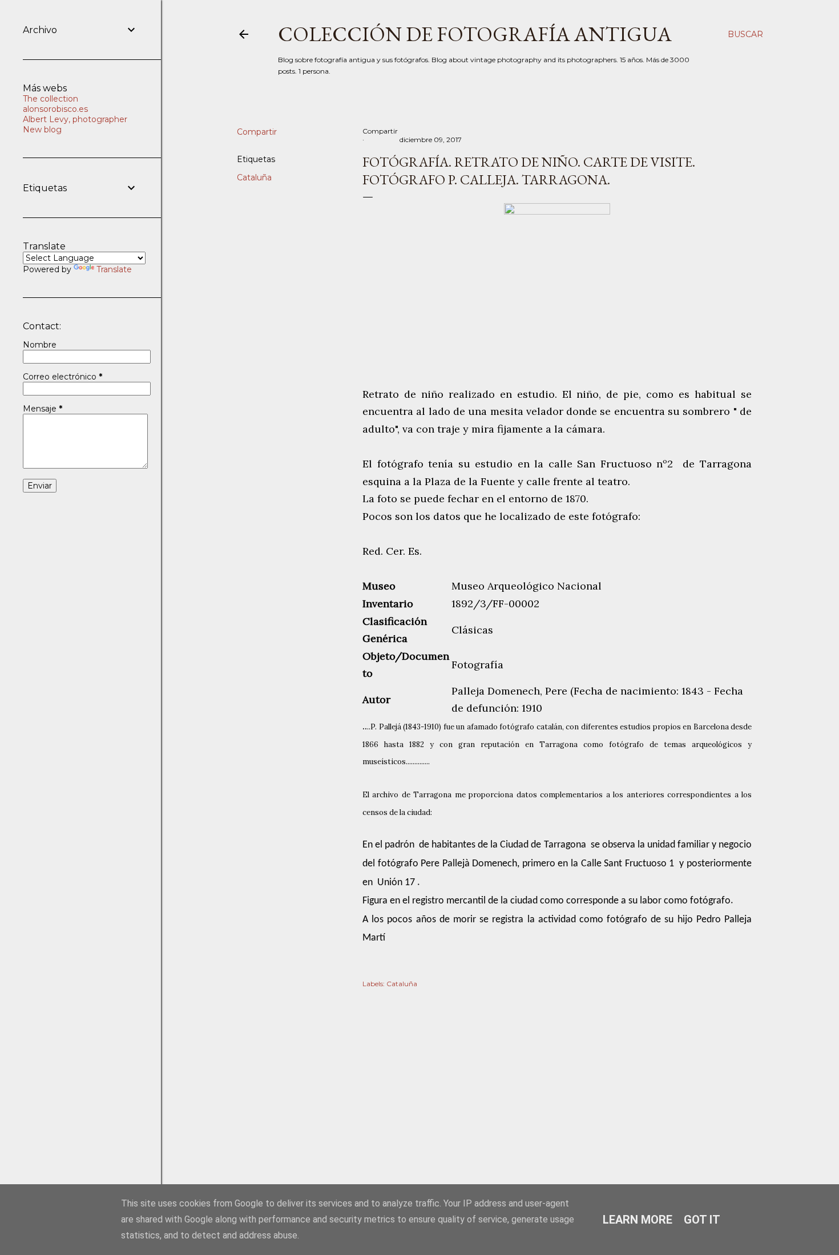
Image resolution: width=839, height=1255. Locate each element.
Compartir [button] (257, 132)
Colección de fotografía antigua (475, 34)
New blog (42, 129)
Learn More (637, 1219)
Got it (702, 1219)
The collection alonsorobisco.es (55, 104)
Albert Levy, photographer (75, 119)
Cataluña (254, 177)
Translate (114, 269)
